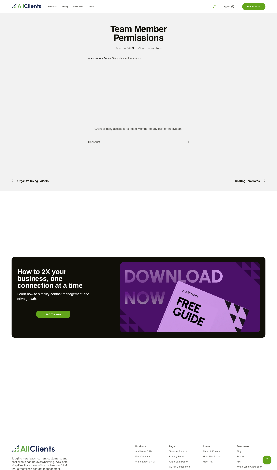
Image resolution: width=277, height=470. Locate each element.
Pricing (65, 6)
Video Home (94, 58)
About (91, 6)
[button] (138, 93)
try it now (254, 6)
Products (52, 6)
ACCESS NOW (53, 314)
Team (107, 58)
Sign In (227, 6)
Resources (77, 6)
